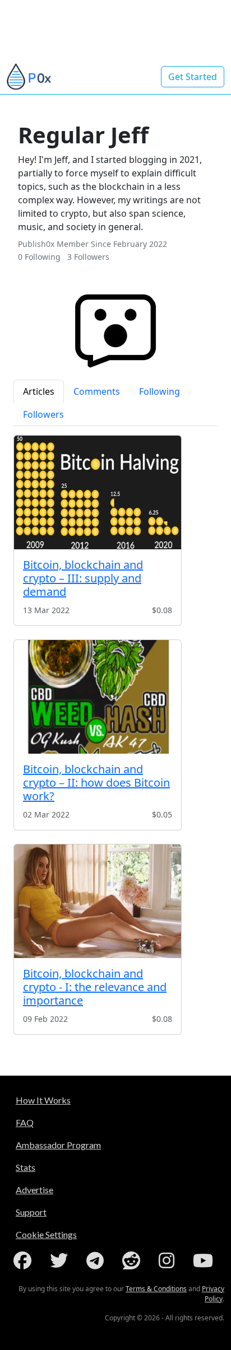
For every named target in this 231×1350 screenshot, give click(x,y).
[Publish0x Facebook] (24, 1260)
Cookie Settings (46, 1234)
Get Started (192, 77)
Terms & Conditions (156, 1288)
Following (159, 391)
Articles (38, 391)
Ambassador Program (58, 1144)
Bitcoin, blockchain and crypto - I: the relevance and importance (95, 987)
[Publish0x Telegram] (97, 1260)
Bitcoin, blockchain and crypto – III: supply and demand (83, 578)
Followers (43, 414)
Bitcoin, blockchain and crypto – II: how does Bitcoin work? (96, 783)
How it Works (43, 1100)
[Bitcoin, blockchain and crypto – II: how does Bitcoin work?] (97, 697)
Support (31, 1212)
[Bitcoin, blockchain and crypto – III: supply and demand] (97, 492)
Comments (96, 391)
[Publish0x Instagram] (169, 1260)
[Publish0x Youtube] (205, 1260)
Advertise (34, 1189)
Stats (25, 1167)
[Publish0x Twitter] (61, 1260)
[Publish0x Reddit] (133, 1260)
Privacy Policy (213, 1294)
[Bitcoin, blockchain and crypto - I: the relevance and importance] (97, 901)
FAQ (25, 1122)
